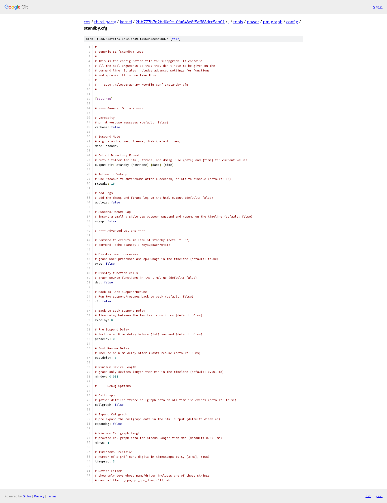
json (379, 496)
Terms (51, 496)
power (253, 21)
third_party (105, 21)
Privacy (39, 496)
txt (368, 496)
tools (238, 21)
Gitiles (27, 496)
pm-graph (272, 21)
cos (87, 21)
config (292, 21)
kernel (126, 21)
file (175, 39)
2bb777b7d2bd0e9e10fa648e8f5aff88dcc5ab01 (180, 21)
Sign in (378, 7)
